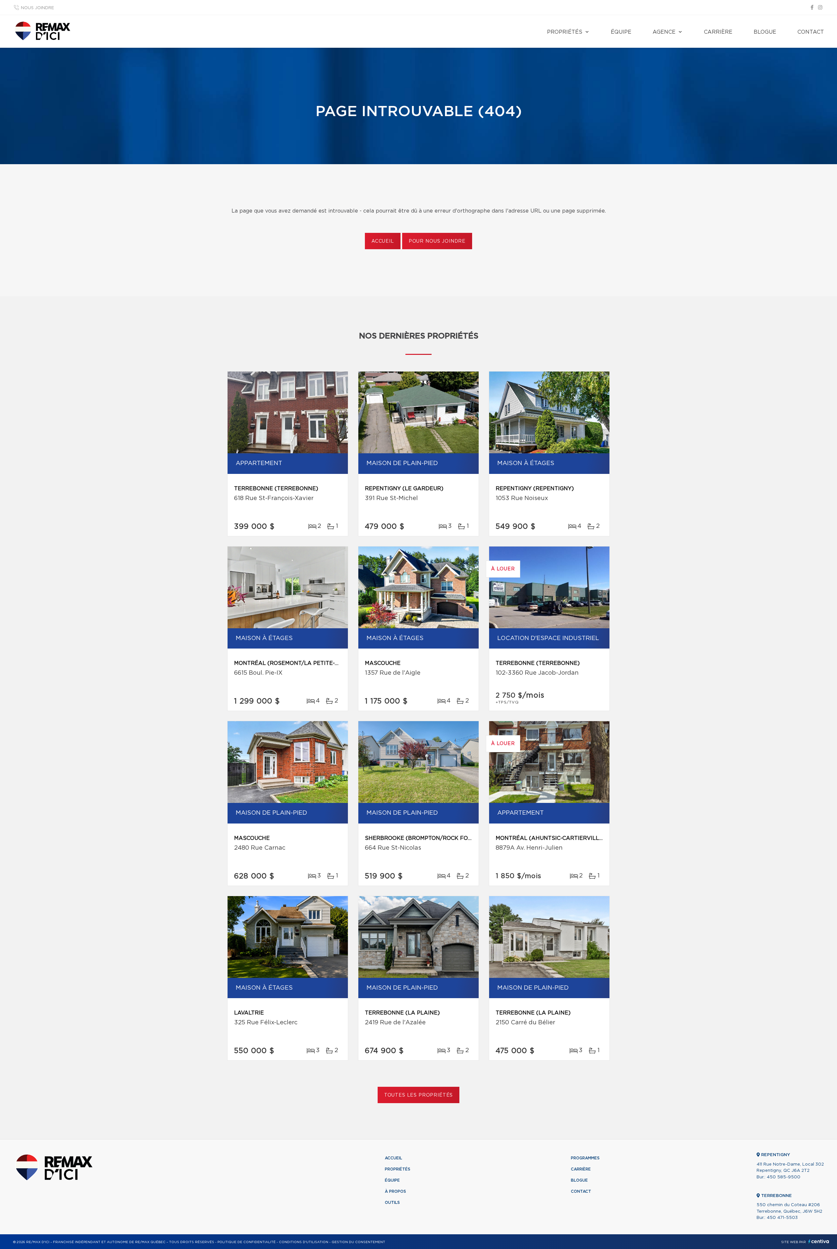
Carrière (718, 32)
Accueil (382, 241)
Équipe (621, 32)
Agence (664, 32)
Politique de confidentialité (246, 1242)
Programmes (585, 1158)
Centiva (818, 1241)
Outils (392, 1203)
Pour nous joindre (437, 241)
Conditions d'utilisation (303, 1242)
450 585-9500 (783, 1177)
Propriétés (564, 32)
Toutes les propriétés (418, 1095)
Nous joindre (37, 8)
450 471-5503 (782, 1218)
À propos (395, 1191)
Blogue (765, 32)
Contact (810, 32)
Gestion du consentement (358, 1242)
